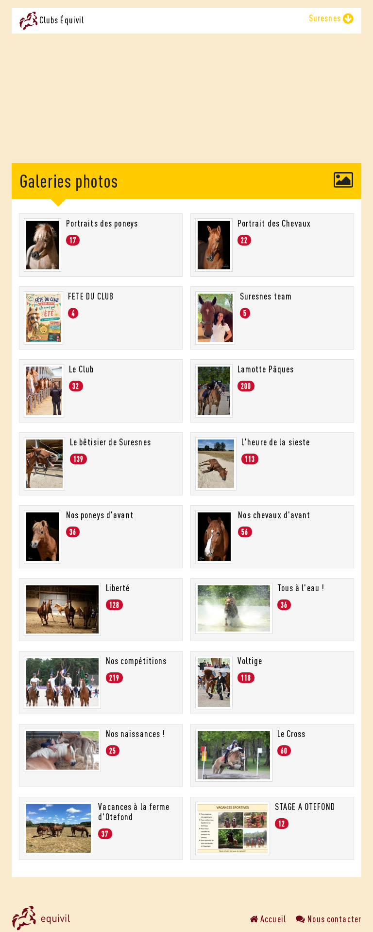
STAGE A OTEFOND (305, 806)
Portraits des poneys (102, 223)
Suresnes (326, 18)
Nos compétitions (136, 660)
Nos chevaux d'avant (274, 515)
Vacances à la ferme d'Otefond (134, 811)
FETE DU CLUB (91, 296)
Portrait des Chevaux (274, 223)
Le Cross (291, 733)
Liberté (118, 587)
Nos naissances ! (136, 733)
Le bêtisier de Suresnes (110, 442)
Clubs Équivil (61, 20)
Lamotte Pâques (265, 369)
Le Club (81, 369)
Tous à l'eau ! (301, 587)
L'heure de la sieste (275, 442)
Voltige (250, 660)
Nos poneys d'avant (100, 515)
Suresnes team (266, 296)
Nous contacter (333, 919)
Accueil (272, 919)
